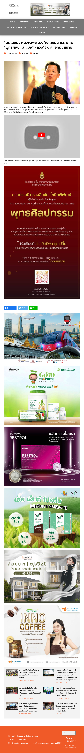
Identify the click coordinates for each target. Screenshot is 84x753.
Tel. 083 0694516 (17, 739)
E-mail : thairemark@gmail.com (23, 736)
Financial (38, 21)
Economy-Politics (40, 27)
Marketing (68, 21)
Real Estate (53, 21)
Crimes (42, 32)
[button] (50, 9)
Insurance (25, 21)
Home (12, 21)
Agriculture (59, 27)
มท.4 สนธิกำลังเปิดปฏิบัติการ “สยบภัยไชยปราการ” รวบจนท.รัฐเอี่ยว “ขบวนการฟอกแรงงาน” (29, 674)
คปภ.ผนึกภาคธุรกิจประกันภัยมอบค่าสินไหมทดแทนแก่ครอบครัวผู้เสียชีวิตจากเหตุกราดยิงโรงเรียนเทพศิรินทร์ (29, 707)
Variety (73, 27)
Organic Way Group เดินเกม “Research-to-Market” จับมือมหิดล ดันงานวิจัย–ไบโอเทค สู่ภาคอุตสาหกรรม (66, 692)
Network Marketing (16, 27)
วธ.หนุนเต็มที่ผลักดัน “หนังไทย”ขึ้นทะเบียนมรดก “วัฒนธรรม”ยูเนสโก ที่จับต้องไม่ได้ (30, 692)
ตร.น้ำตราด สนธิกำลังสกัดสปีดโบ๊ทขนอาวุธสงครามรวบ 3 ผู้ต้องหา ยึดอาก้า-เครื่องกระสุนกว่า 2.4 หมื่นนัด (66, 707)
